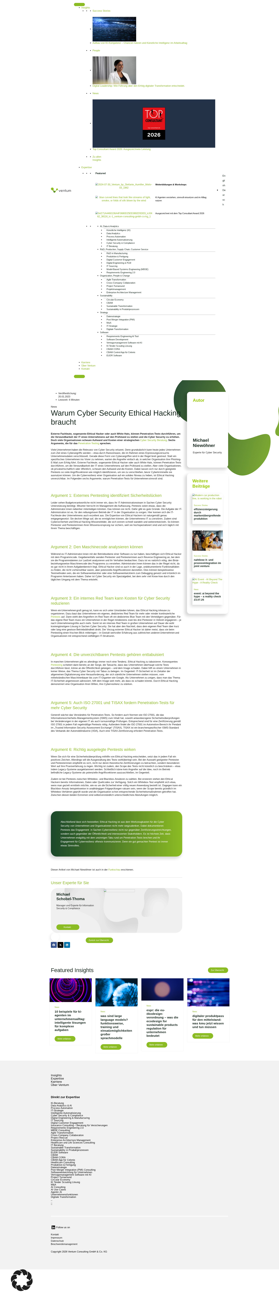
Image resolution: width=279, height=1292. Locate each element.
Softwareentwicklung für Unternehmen (71, 1172)
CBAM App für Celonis (63, 1160)
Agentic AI (56, 1192)
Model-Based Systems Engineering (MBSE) (127, 269)
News (96, 93)
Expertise (86, 167)
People (96, 50)
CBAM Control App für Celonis (121, 352)
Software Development (117, 339)
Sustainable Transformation (119, 306)
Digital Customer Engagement (121, 259)
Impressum (56, 1237)
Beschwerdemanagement (64, 1244)
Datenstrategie (113, 316)
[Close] (79, 376)
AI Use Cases (58, 1189)
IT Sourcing (112, 266)
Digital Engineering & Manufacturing (70, 1118)
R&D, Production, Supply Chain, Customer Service (124, 249)
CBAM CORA (113, 349)
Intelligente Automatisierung (119, 240)
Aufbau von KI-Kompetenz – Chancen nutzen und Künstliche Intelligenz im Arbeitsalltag (140, 43)
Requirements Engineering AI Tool (122, 336)
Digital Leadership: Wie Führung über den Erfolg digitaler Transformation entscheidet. (139, 85)
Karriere (85, 362)
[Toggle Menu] (79, 4)
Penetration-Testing (88, 443)
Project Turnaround (116, 286)
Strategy (104, 312)
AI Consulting (58, 1187)
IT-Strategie (112, 326)
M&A (109, 323)
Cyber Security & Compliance (121, 243)
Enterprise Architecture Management (124, 292)
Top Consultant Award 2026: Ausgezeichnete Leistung (122, 149)
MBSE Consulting (60, 1130)
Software (104, 332)
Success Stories (101, 10)
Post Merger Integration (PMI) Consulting (73, 1169)
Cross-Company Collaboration (121, 283)
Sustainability (106, 295)
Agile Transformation (116, 279)
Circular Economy (115, 299)
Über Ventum (88, 365)
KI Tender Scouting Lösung (119, 346)
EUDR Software (114, 355)
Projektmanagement (116, 289)
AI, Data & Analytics (109, 226)
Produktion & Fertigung (117, 256)
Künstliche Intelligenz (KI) (118, 230)
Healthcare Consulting (63, 1162)
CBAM (110, 303)
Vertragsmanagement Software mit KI (124, 342)
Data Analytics (113, 233)
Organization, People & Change (115, 275)
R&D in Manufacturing (117, 253)
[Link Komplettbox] (207, 509)
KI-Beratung (57, 1103)
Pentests (55, 616)
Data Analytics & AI (61, 1105)
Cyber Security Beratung (153, 440)
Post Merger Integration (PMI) (121, 319)
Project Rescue (59, 1137)
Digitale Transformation (117, 329)
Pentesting (56, 665)
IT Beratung (112, 246)
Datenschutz (57, 1241)
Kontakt (85, 368)
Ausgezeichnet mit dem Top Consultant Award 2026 (179, 213)
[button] (139, 1280)
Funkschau (114, 869)
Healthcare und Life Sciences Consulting (73, 1142)
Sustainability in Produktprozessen (123, 309)
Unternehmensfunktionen (64, 1194)
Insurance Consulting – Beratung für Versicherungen (79, 1125)
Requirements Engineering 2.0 (121, 272)
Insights (85, 7)
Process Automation (116, 236)
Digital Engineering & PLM (119, 263)
